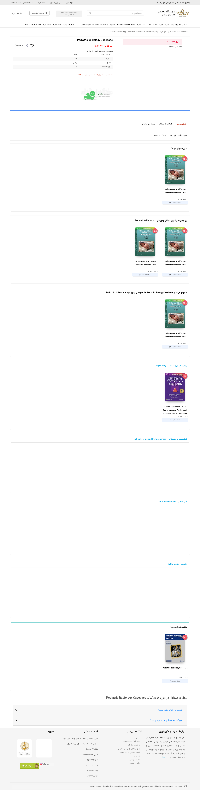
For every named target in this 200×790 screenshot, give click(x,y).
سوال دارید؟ (69, 2)
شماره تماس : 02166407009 (21, 2)
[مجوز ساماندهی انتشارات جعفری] (24, 748)
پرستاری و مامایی (172, 24)
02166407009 (87, 754)
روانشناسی (57, 24)
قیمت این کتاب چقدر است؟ (170, 710)
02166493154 (92, 760)
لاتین (28, 24)
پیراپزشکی (159, 24)
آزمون (113, 24)
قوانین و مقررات (134, 745)
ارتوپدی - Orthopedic (177, 564)
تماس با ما (136, 737)
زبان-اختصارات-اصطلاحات (126, 24)
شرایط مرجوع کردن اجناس (129, 752)
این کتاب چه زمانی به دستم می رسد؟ (166, 720)
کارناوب (92, 786)
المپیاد (151, 24)
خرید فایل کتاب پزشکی (131, 741)
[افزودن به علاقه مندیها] (32, 45)
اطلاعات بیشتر (165, 124)
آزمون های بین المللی (100, 24)
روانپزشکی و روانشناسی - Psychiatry (171, 365)
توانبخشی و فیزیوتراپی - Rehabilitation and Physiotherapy (160, 439)
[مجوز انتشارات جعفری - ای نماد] (44, 748)
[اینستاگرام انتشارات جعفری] (46, 765)
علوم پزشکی (37, 24)
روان (65, 24)
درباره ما (137, 756)
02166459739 (92, 770)
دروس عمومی (85, 24)
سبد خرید (41, 2)
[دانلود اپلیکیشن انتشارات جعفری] (29, 766)
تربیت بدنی (142, 24)
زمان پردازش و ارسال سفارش (129, 748)
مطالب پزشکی (134, 759)
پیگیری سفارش (55, 2)
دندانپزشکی (74, 24)
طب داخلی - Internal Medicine (173, 501)
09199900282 (92, 776)
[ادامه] (165, 757)
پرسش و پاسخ (148, 124)
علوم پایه (184, 24)
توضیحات (181, 124)
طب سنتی (47, 24)
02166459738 (92, 765)
